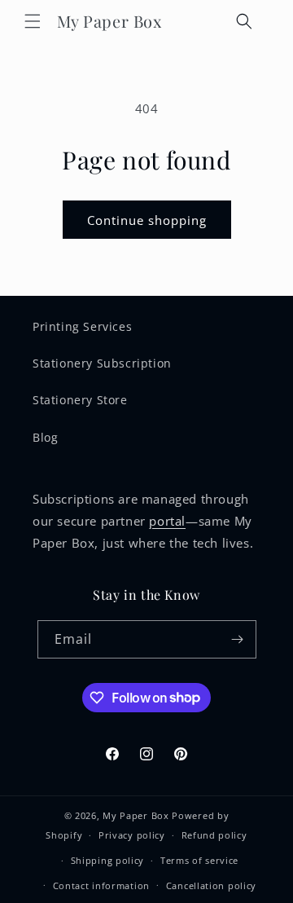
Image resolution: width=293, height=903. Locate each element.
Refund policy (214, 835)
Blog (45, 437)
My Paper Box (135, 815)
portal (167, 521)
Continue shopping (147, 220)
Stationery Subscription (102, 363)
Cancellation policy (211, 885)
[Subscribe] (238, 639)
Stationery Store (80, 399)
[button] (32, 21)
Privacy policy (131, 835)
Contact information (101, 885)
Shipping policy (108, 860)
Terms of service (199, 860)
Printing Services (82, 326)
